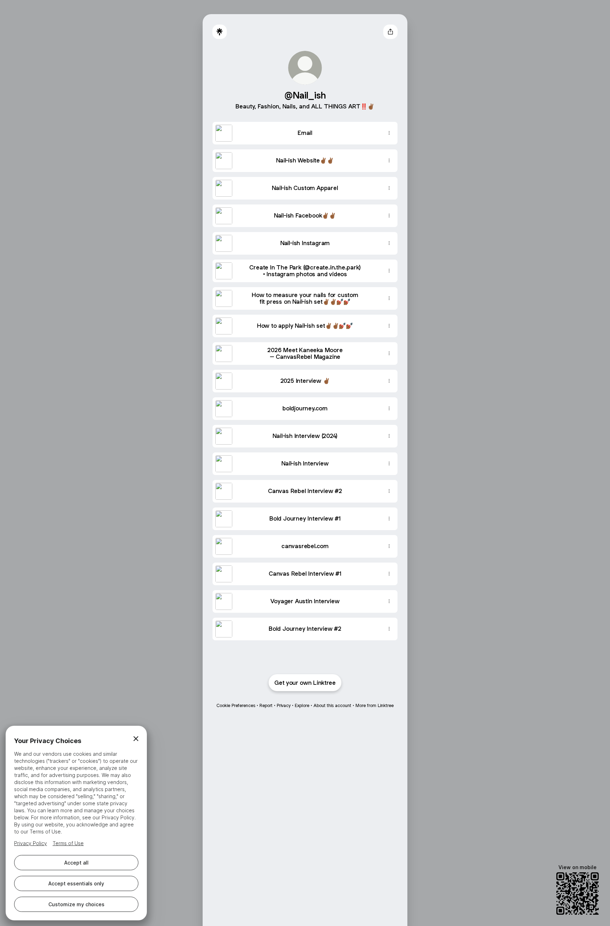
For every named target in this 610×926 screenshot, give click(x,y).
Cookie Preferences (235, 705)
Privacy (284, 705)
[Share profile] (390, 32)
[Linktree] (220, 32)
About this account (332, 705)
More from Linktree (374, 705)
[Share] (389, 133)
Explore (302, 705)
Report (266, 705)
